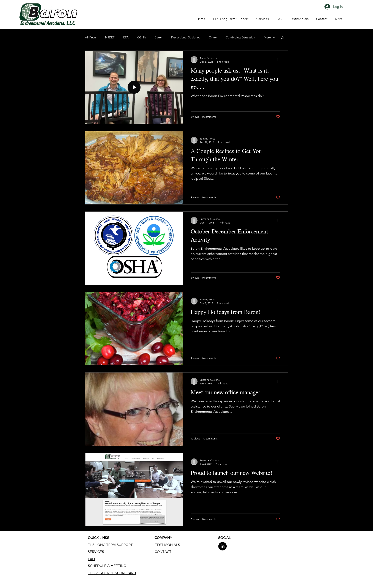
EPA (126, 37)
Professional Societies (185, 37)
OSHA (141, 37)
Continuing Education (240, 37)
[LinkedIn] (222, 546)
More (267, 37)
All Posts (90, 37)
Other (213, 37)
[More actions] (279, 59)
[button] (279, 19)
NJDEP (110, 37)
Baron (159, 37)
